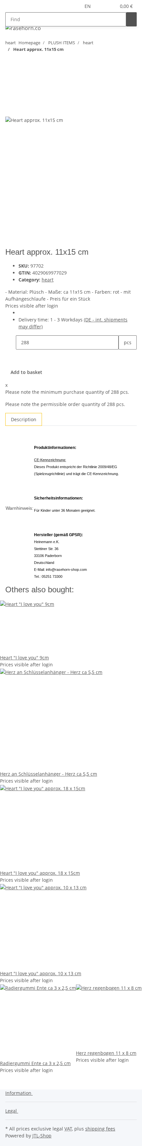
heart (47, 280)
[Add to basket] (10, 84)
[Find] (131, 19)
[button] (103, 6)
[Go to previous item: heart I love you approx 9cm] (22, 62)
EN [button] (88, 6)
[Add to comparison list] (10, 109)
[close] (10, 95)
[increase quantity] (124, 357)
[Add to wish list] (22, 109)
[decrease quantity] (10, 342)
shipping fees (100, 1129)
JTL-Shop (42, 1135)
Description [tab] (23, 419)
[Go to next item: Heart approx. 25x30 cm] (10, 62)
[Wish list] (111, 6)
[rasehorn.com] (23, 27)
